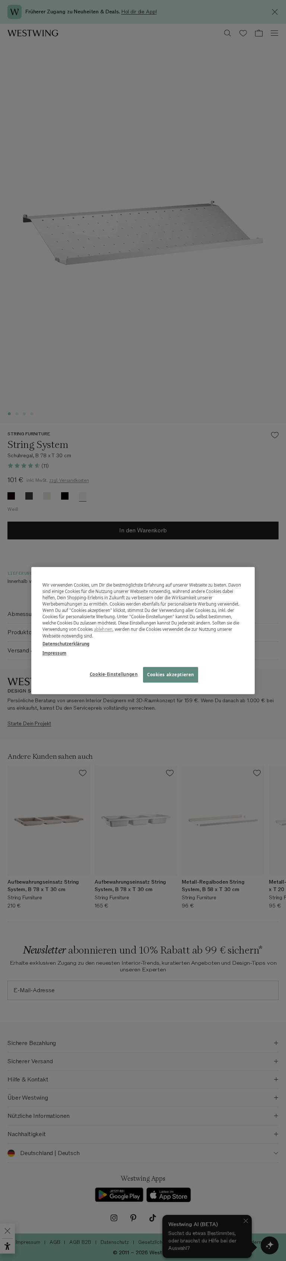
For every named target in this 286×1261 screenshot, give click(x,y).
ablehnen (103, 629)
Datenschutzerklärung (65, 643)
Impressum (54, 653)
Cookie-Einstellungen (113, 674)
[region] (143, 630)
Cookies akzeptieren (170, 674)
